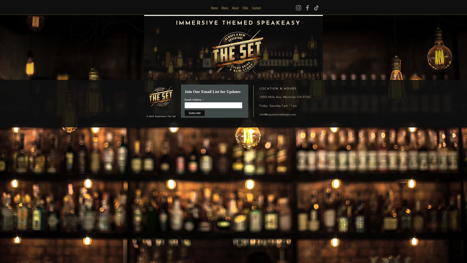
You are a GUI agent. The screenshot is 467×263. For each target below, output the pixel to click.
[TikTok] (316, 7)
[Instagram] (298, 7)
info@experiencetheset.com (277, 114)
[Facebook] (307, 7)
